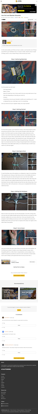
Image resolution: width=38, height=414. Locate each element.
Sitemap (2, 397)
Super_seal (5, 17)
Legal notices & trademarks (25, 411)
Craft (9, 17)
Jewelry (12, 17)
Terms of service (13, 410)
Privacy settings (28, 410)
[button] (1, 1)
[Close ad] (36, 5)
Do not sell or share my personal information (10, 411)
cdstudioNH (7, 317)
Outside (2, 385)
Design (2, 379)
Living (2, 384)
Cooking (2, 382)
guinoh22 (6, 331)
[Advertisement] (19, 8)
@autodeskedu (5, 405)
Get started (3, 393)
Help (2, 395)
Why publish (3, 392)
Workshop (3, 377)
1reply (4, 327)
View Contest (32, 261)
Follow (9, 42)
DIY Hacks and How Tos (9, 344)
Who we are (3, 398)
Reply (19, 325)
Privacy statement (20, 410)
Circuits (2, 376)
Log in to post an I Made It (19, 275)
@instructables (5, 403)
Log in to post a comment (19, 358)
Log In (19, 310)
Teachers (3, 387)
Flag (4, 323)
